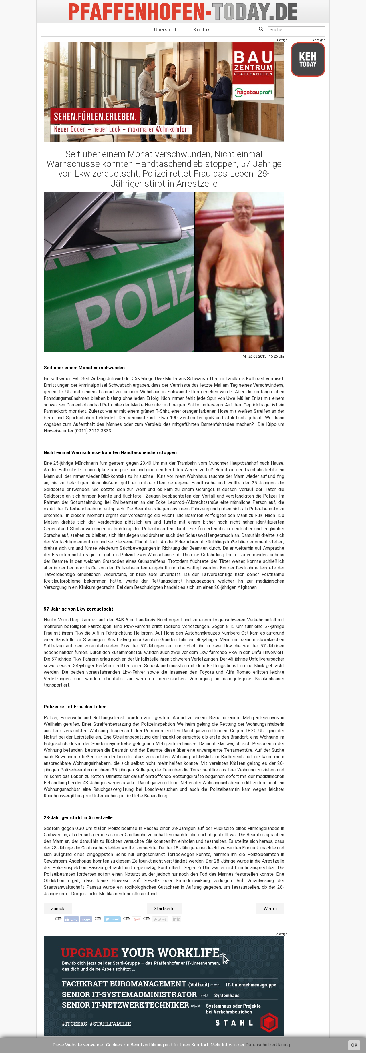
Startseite (164, 908)
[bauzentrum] (164, 92)
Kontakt (203, 30)
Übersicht (165, 30)
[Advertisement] (308, 166)
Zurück (58, 908)
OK (354, 1045)
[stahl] (164, 986)
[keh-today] (308, 59)
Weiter (270, 908)
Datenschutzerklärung (268, 1045)
